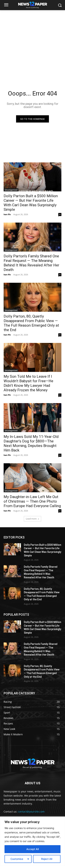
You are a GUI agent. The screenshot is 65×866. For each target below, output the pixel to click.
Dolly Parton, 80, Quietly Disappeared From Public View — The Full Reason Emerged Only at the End (31, 323)
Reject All (46, 858)
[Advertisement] (32, 44)
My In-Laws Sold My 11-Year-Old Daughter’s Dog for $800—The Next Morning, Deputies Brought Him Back (31, 443)
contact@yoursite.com (31, 811)
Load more (31, 518)
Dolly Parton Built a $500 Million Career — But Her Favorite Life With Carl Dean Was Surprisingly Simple (31, 203)
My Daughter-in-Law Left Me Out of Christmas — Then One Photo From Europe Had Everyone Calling (32, 501)
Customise (16, 858)
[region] (32, 841)
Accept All (32, 849)
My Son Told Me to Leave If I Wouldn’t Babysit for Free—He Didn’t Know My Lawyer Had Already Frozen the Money (28, 383)
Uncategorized (11, 189)
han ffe (7, 214)
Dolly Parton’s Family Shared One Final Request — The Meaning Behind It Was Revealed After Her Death (31, 263)
